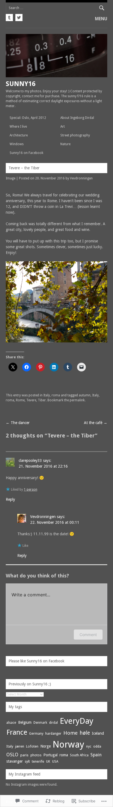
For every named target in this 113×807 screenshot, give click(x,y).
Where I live (18, 126)
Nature (65, 144)
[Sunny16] (57, 76)
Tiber (42, 400)
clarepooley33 (30, 460)
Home (70, 733)
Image (10, 178)
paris (24, 755)
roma (56, 395)
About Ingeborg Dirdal (77, 118)
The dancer (18, 422)
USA (55, 761)
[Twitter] (18, 17)
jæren (19, 746)
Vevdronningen (81, 178)
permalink (77, 400)
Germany (36, 733)
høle (85, 733)
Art (62, 126)
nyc (88, 746)
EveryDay (76, 721)
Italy (46, 395)
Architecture (19, 135)
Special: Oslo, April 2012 (28, 118)
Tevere (31, 400)
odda (97, 746)
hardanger (53, 733)
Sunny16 (20, 84)
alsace (11, 722)
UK (48, 761)
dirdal (53, 723)
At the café (95, 422)
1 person (30, 489)
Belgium (25, 722)
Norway (68, 744)
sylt (27, 761)
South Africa (79, 755)
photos (35, 755)
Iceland (98, 733)
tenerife (38, 761)
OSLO (12, 754)
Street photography (75, 135)
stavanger (14, 761)
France (16, 732)
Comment (88, 634)
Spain (96, 754)
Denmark (40, 723)
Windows (17, 144)
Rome (20, 400)
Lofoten (32, 746)
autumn (85, 395)
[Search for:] (57, 7)
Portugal (50, 755)
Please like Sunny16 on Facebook (36, 661)
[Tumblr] (10, 17)
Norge (45, 746)
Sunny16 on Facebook (26, 153)
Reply (10, 499)
